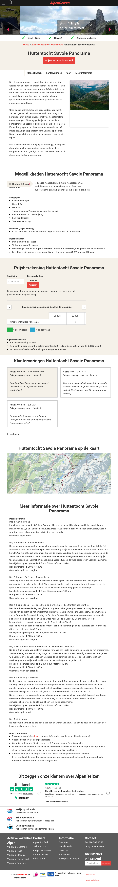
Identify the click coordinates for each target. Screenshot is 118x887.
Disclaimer (90, 874)
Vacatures (64, 854)
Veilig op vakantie (25, 825)
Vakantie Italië (14, 850)
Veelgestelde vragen (69, 858)
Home (26, 44)
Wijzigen (33, 284)
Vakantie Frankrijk (16, 862)
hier (36, 736)
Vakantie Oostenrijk (17, 846)
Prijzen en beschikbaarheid (59, 60)
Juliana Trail (39, 846)
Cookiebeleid (65, 846)
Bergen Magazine (42, 850)
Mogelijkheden (34, 72)
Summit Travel (20, 878)
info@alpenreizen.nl (95, 846)
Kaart (69, 72)
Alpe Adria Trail (40, 842)
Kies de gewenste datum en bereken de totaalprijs (47, 306)
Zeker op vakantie (25, 817)
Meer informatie (83, 72)
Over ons (63, 842)
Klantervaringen (53, 72)
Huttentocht (57, 44)
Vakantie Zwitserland (18, 858)
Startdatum (12, 276)
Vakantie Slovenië (16, 854)
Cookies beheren (93, 880)
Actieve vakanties (40, 44)
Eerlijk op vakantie (25, 809)
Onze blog (64, 850)
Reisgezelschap (35, 276)
